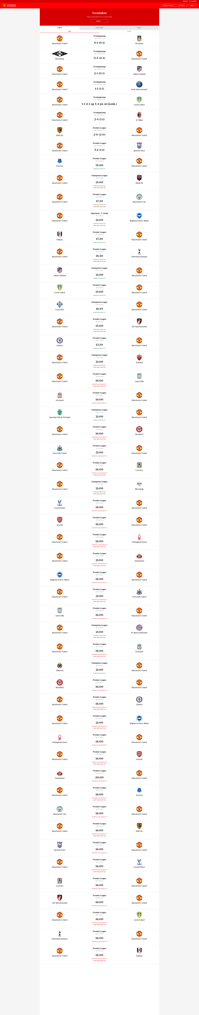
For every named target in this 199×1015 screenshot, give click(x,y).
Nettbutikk (185, 1)
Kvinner (129, 31)
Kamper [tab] (59, 27)
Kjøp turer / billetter (99, 187)
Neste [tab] (99, 27)
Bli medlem (182, 5)
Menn (69, 31)
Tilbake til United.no (168, 5)
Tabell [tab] (139, 27)
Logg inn (192, 5)
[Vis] (99, 46)
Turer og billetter (193, 1)
